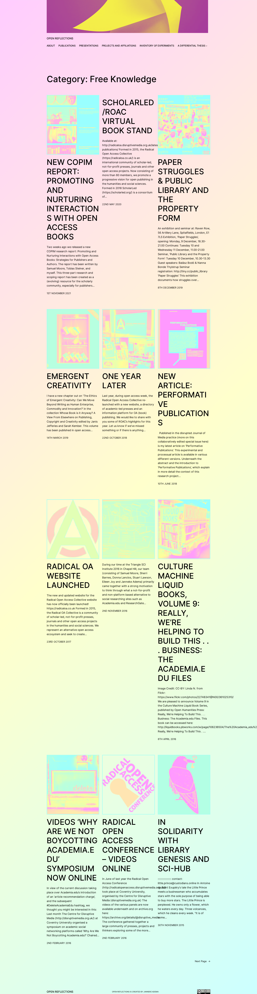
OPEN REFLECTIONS (60, 38)
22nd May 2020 (111, 204)
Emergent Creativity (69, 381)
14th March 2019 (57, 437)
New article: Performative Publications (183, 399)
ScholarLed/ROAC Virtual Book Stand (128, 116)
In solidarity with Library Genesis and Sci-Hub (183, 845)
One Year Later (121, 381)
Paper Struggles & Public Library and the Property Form (183, 190)
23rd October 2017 (59, 641)
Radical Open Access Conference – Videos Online (128, 845)
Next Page (202, 961)
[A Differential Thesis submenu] (206, 46)
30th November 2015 (171, 925)
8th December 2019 (170, 287)
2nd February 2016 (59, 943)
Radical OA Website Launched (70, 576)
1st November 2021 (59, 293)
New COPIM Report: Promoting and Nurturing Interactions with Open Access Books (73, 199)
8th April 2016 (167, 739)
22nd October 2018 (114, 437)
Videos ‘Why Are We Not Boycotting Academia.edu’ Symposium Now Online (72, 849)
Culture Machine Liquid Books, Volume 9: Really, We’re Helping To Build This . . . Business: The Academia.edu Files (183, 622)
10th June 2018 (167, 483)
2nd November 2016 (114, 610)
